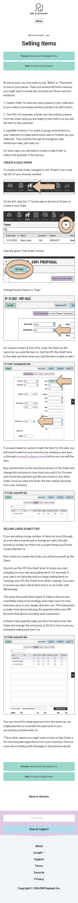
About (39, 846)
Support (39, 859)
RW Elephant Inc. (50, 888)
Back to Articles (39, 796)
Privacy (39, 879)
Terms (39, 865)
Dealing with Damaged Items (39, 56)
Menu (39, 21)
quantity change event (32, 456)
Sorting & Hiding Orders (39, 66)
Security (39, 872)
